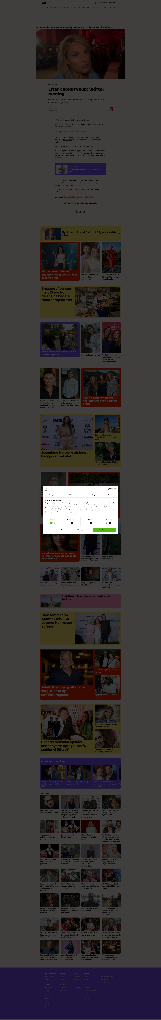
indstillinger (111, 509)
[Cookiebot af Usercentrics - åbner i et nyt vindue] (109, 489)
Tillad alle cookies (104, 529)
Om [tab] (109, 495)
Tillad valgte (80, 529)
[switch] (71, 523)
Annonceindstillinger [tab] (90, 495)
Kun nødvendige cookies (56, 529)
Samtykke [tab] (52, 495)
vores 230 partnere (54, 503)
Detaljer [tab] (71, 495)
